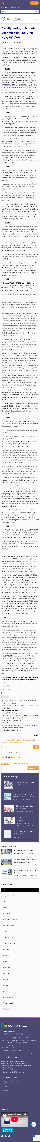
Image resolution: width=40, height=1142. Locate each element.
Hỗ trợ (4, 1086)
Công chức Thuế (8, 896)
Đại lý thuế (6, 914)
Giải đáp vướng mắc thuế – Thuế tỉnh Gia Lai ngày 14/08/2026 (26, 861)
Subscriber (33, 768)
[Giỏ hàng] (38, 7)
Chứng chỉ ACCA (8, 1070)
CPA (4, 902)
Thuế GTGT (6, 961)
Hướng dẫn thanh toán (10, 1082)
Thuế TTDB (6, 979)
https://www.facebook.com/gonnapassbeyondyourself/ (20, 725)
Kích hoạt (34, 3)
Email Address (6, 690)
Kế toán (5, 931)
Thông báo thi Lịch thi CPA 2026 (24, 850)
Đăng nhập (16, 7)
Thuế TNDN (7, 973)
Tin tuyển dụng (8, 997)
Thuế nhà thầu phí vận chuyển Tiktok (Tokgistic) (26, 872)
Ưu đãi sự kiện (7, 1009)
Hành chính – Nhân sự (10, 920)
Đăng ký (6, 7)
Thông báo (6, 949)
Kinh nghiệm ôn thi (9, 943)
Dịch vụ (5, 908)
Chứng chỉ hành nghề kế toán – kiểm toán (16, 1066)
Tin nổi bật (6, 985)
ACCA (5, 890)
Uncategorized (8, 1003)
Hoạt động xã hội (8, 926)
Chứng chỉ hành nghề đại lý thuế (13, 1061)
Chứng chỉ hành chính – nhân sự (13, 1072)
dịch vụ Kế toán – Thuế (19, 701)
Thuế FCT (6, 955)
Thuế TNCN (6, 967)
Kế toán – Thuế (8, 937)
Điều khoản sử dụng (9, 1084)
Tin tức (5, 991)
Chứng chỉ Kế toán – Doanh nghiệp (14, 1063)
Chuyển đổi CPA (7, 1068)
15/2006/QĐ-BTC (9, 85)
